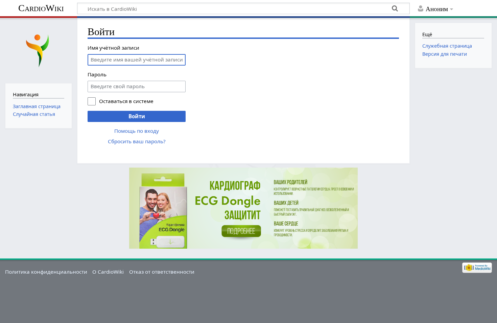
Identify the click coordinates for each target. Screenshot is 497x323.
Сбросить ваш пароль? (137, 141)
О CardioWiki (108, 271)
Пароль (97, 74)
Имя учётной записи (113, 47)
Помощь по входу (136, 130)
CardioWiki (41, 8)
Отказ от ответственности (161, 271)
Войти (136, 116)
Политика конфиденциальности (46, 271)
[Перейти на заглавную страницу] (38, 50)
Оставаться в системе (126, 101)
